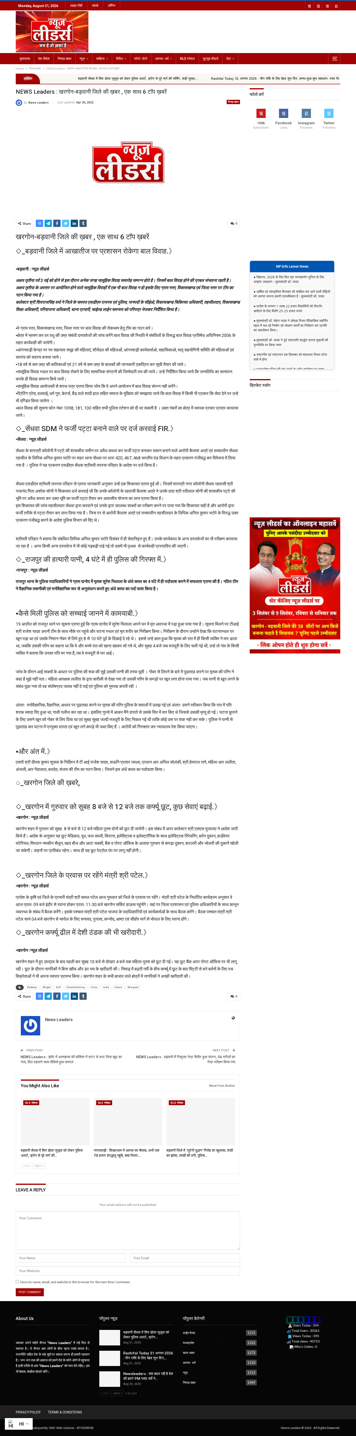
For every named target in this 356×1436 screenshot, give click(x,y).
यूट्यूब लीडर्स (210, 59)
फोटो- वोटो (140, 59)
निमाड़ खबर (64, 59)
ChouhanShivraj (75, 987)
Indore (118, 987)
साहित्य (100, 59)
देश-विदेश (44, 59)
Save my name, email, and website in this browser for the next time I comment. (75, 1282)
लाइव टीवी (76, 6)
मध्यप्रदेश (188, 1343)
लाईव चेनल (189, 1333)
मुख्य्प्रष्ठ (25, 59)
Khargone (133, 987)
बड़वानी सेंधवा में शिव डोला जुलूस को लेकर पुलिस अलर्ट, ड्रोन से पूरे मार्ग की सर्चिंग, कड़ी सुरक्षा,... (80, 78)
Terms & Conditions (65, 1412)
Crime (94, 987)
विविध (119, 59)
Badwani (32, 987)
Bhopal (47, 987)
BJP (58, 987)
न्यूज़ (82, 59)
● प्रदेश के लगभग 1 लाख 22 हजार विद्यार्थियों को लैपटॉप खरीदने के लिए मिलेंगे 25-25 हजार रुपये (288, 308)
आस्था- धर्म (162, 59)
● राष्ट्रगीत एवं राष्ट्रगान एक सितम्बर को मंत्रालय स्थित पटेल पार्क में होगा (290, 357)
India (106, 987)
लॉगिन (111, 6)
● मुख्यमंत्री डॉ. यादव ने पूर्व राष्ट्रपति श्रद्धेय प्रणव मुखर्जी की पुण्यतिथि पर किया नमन (291, 342)
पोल (228, 59)
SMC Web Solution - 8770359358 (71, 1428)
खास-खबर (189, 1353)
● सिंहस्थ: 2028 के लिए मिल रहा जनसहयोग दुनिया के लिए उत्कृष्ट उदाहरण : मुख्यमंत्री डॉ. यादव (289, 279)
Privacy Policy (28, 1412)
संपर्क (95, 6)
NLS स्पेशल (187, 59)
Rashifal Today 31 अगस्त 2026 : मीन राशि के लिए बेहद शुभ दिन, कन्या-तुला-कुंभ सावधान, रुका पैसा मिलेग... (223, 78)
